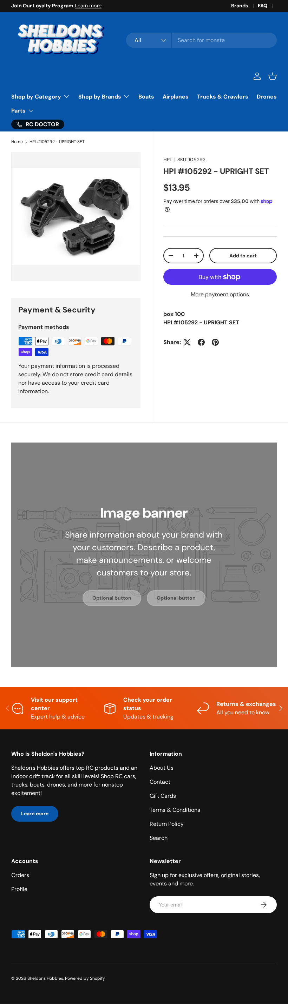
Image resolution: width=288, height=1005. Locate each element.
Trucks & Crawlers (222, 96)
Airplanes (176, 96)
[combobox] (201, 40)
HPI (167, 159)
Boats (146, 96)
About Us (162, 767)
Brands (239, 5)
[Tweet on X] (187, 342)
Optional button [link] (111, 598)
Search (159, 838)
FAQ (262, 5)
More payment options (220, 294)
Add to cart (243, 255)
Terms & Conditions (175, 810)
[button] (272, 76)
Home (17, 141)
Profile (19, 889)
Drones (267, 96)
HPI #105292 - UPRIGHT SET (57, 141)
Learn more (88, 5)
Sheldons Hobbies (45, 978)
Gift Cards (163, 796)
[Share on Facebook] (201, 342)
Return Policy (167, 824)
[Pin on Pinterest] (215, 342)
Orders (20, 875)
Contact (160, 781)
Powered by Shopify (85, 978)
